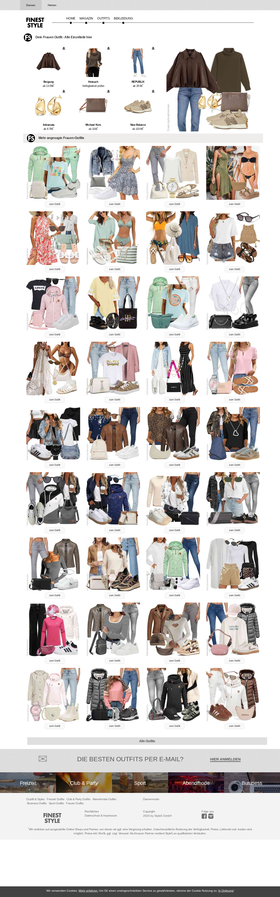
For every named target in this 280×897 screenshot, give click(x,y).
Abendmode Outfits (104, 799)
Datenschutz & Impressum (101, 815)
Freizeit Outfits (55, 799)
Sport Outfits (56, 803)
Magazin (86, 18)
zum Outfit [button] (54, 204)
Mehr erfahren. (88, 890)
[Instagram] (204, 817)
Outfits (103, 18)
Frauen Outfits (74, 803)
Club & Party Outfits (78, 799)
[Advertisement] (123, 868)
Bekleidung (123, 18)
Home (70, 18)
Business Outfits (37, 803)
